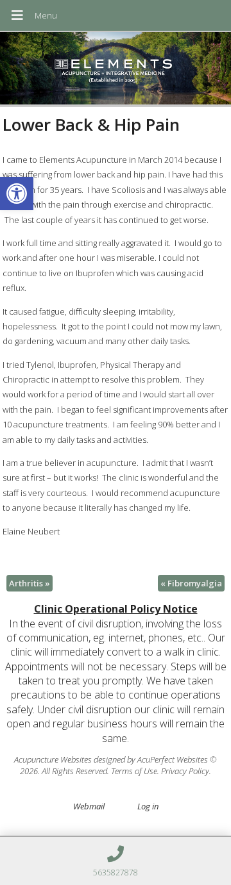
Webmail (89, 806)
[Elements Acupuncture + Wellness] (115, 69)
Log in (147, 806)
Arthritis (29, 583)
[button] (16, 193)
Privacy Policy (185, 771)
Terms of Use (134, 771)
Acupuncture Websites (53, 759)
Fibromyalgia (191, 583)
